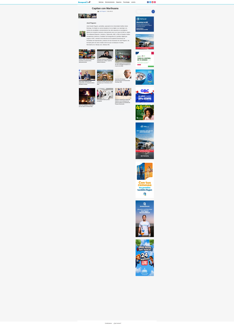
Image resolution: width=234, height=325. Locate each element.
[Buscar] (153, 11)
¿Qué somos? (117, 323)
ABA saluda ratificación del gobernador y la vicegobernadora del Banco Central (86, 83)
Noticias (101, 2)
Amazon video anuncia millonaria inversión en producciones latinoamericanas (86, 61)
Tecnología (126, 2)
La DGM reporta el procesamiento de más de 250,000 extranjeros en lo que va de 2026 (123, 65)
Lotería (133, 2)
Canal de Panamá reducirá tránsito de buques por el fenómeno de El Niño (105, 83)
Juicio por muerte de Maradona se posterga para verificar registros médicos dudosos (105, 61)
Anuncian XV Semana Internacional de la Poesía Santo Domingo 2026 (122, 81)
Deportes (118, 2)
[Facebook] (148, 2)
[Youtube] (152, 2)
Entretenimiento (110, 2)
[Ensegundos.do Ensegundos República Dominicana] (84, 2)
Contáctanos (108, 323)
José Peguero (102, 11)
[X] (150, 2)
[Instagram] (155, 2)
